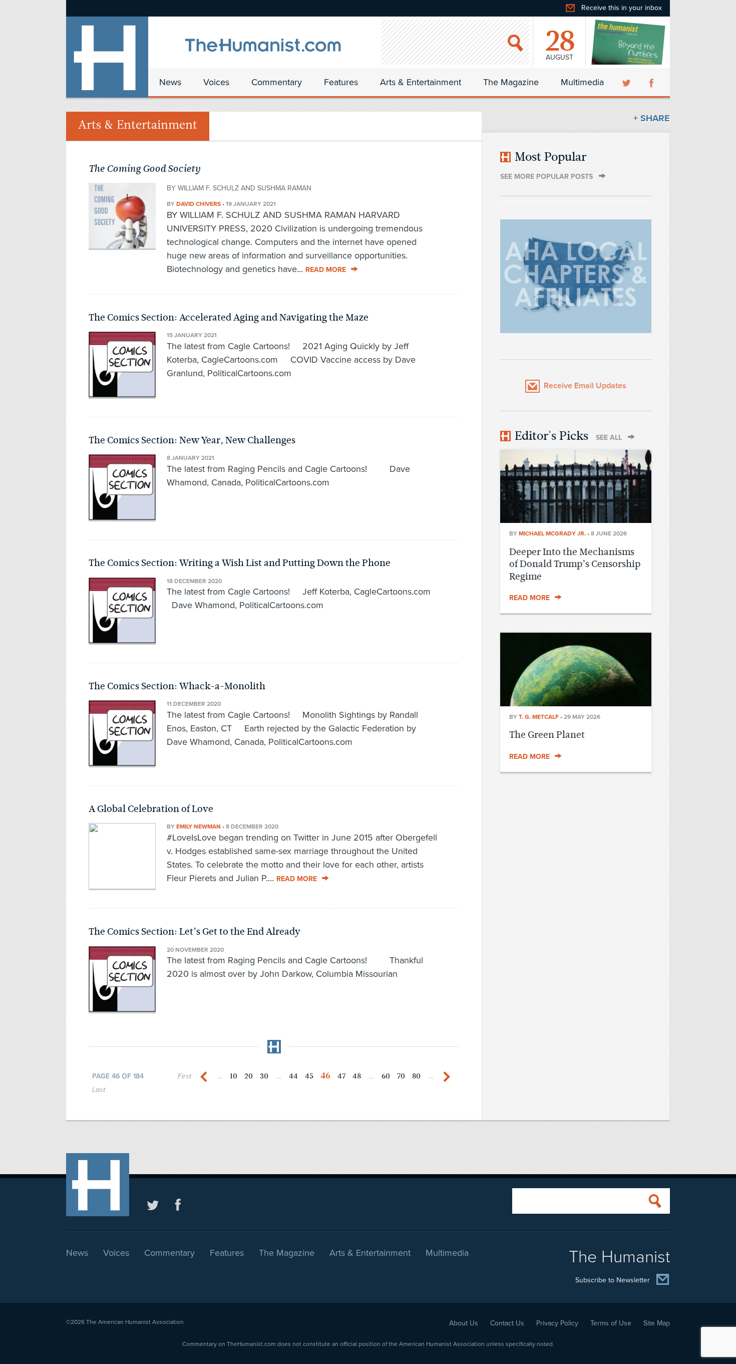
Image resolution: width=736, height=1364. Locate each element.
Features (341, 82)
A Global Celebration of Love (151, 808)
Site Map (656, 1323)
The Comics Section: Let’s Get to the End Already (194, 931)
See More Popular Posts (546, 176)
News (170, 82)
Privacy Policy (557, 1323)
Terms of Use (610, 1323)
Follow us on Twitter (153, 1204)
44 (293, 1076)
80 (416, 1076)
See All (609, 437)
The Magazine (511, 82)
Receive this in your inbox (621, 8)
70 (401, 1076)
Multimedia (582, 82)
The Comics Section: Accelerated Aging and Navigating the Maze (229, 317)
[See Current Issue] (628, 42)
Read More (325, 269)
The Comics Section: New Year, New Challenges (192, 440)
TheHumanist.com (107, 57)
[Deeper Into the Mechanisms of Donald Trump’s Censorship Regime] (575, 519)
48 (356, 1076)
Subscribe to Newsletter (612, 1280)
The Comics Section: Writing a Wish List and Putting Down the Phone (240, 563)
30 (264, 1076)
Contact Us (507, 1323)
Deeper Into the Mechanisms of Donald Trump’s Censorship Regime (574, 564)
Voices (216, 82)
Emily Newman (198, 826)
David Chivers (198, 203)
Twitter (627, 82)
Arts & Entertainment (420, 82)
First (184, 1076)
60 (386, 1076)
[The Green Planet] (575, 703)
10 (233, 1076)
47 (341, 1076)
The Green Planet (547, 734)
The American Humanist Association (135, 1321)
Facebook (652, 82)
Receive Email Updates (585, 386)
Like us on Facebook (178, 1204)
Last (98, 1089)
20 (248, 1076)
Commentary (276, 82)
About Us (463, 1323)
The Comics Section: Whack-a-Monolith (177, 686)
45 (309, 1076)
